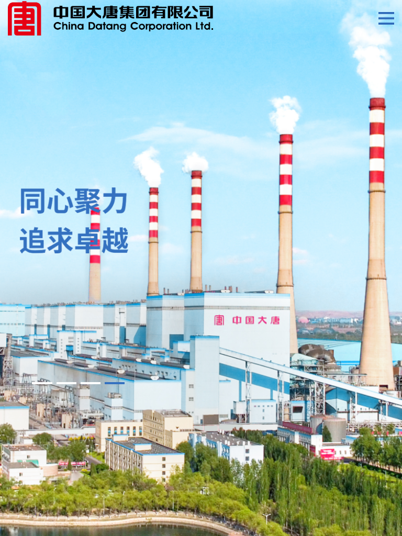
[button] (42, 383)
